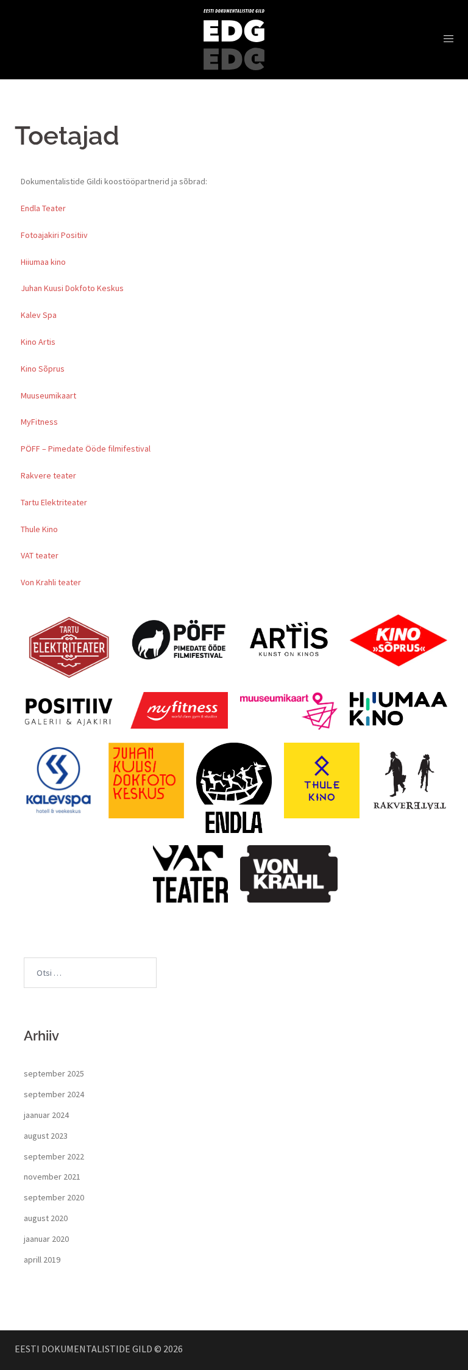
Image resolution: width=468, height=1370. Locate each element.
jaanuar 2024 (46, 1114)
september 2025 (54, 1073)
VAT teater (39, 555)
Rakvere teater (48, 475)
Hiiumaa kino (43, 261)
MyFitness (39, 421)
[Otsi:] (90, 972)
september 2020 (54, 1197)
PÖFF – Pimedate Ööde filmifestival (86, 448)
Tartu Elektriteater (54, 502)
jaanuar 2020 (46, 1238)
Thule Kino (39, 529)
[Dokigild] (234, 38)
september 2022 (54, 1156)
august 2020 (46, 1218)
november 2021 (52, 1176)
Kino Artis (38, 341)
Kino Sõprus (43, 368)
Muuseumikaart (48, 395)
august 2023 (46, 1135)
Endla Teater (43, 208)
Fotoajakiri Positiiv (54, 234)
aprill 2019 (42, 1259)
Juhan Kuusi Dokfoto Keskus (72, 288)
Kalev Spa (39, 314)
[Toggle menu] (448, 39)
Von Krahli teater (51, 582)
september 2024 (54, 1094)
